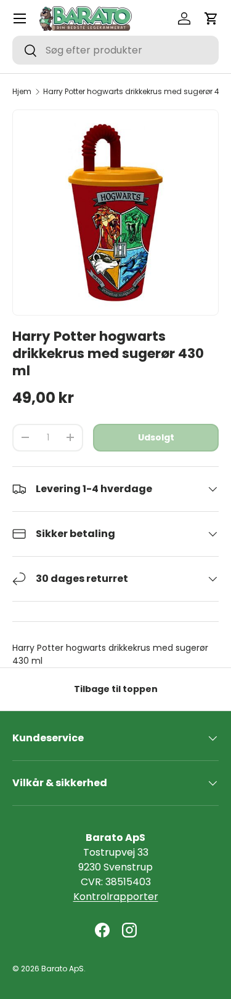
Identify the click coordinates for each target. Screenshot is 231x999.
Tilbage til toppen (116, 689)
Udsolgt (156, 437)
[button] (211, 18)
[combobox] (115, 50)
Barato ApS (62, 968)
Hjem (21, 91)
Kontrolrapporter (115, 897)
